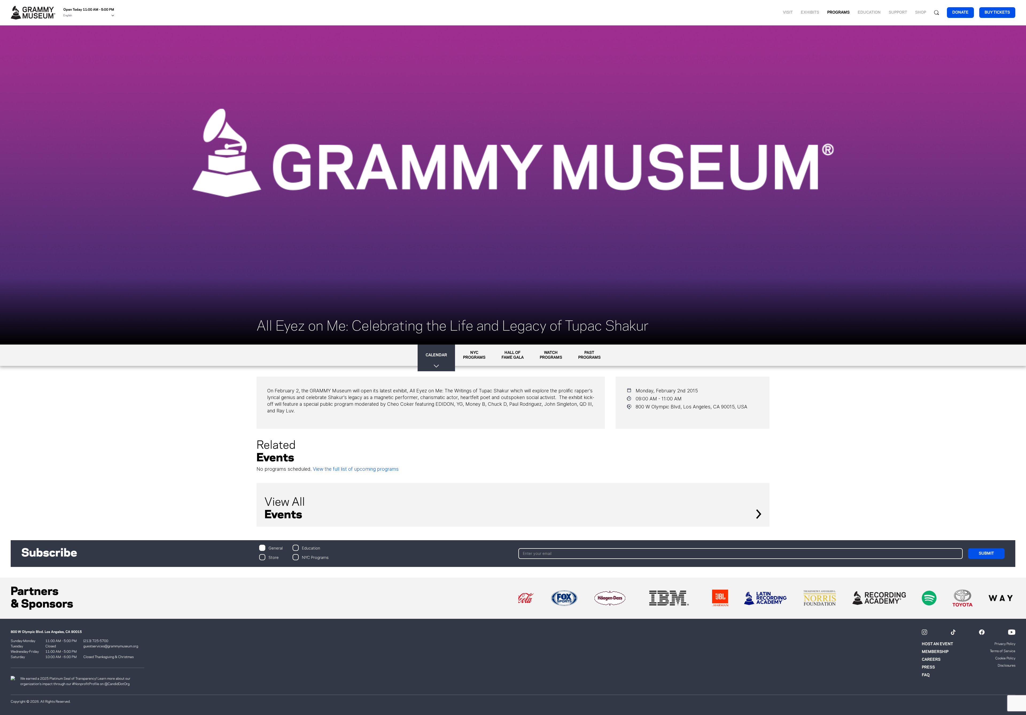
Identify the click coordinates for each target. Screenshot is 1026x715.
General (276, 548)
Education (869, 12)
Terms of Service (1002, 651)
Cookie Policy (1005, 658)
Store (274, 557)
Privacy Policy (1004, 644)
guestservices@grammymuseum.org (110, 646)
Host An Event (937, 644)
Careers (931, 660)
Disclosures (1006, 665)
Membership (935, 652)
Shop (920, 12)
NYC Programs (315, 557)
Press (928, 667)
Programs (838, 12)
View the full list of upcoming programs (356, 469)
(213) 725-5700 (95, 641)
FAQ (926, 675)
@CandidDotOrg (117, 684)
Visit (788, 12)
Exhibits (810, 12)
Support (898, 12)
